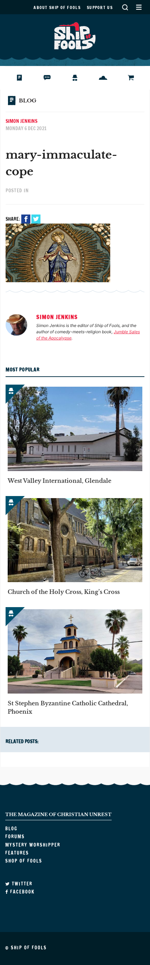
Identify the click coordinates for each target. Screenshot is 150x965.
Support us (100, 7)
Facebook (25, 219)
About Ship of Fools (57, 7)
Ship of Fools (75, 35)
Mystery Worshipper (80, 78)
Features (108, 78)
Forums (52, 78)
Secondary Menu (139, 7)
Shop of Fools (136, 78)
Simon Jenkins (21, 121)
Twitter (35, 219)
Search (125, 7)
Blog (22, 78)
